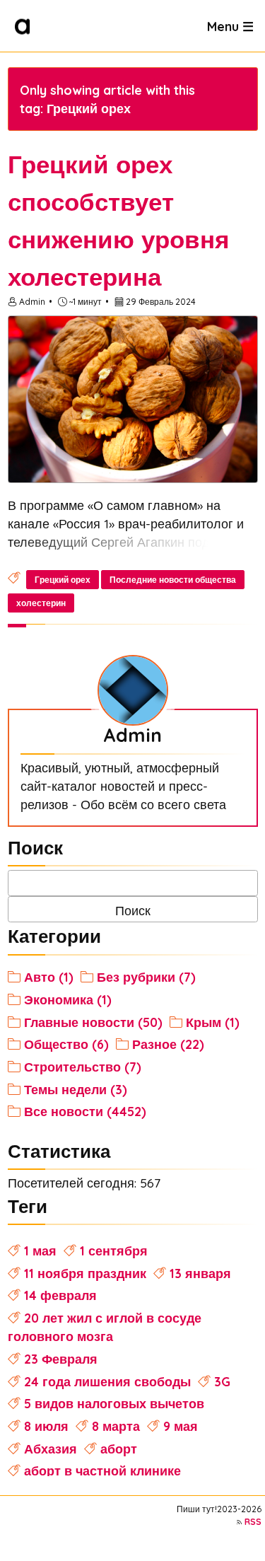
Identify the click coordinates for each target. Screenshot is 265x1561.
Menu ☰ (230, 25)
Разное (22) (168, 1044)
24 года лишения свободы (107, 1381)
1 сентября (114, 1250)
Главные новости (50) (93, 1022)
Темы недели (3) (75, 1089)
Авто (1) (48, 977)
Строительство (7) (82, 1066)
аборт (118, 1448)
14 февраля (60, 1295)
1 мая (40, 1250)
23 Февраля (61, 1358)
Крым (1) (213, 1022)
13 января (200, 1273)
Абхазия (50, 1448)
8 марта (116, 1426)
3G (222, 1381)
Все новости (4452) (85, 1111)
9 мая (180, 1426)
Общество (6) (66, 1044)
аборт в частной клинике (102, 1470)
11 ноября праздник (85, 1273)
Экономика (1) (68, 999)
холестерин (41, 603)
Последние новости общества (173, 579)
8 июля (46, 1426)
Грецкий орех (62, 579)
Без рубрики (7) (146, 977)
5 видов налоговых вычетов (114, 1403)
